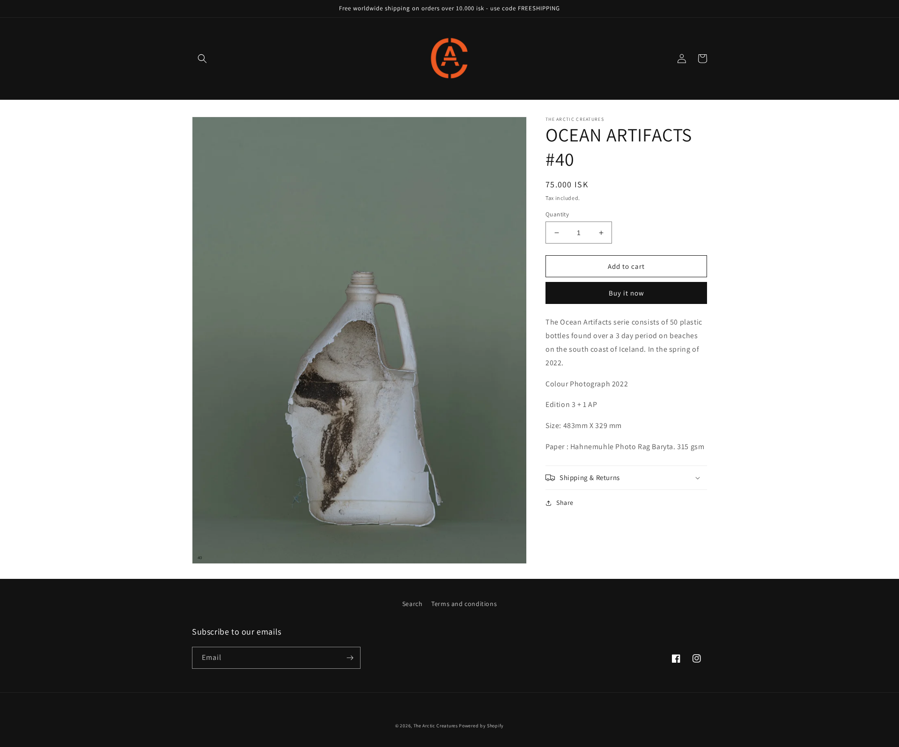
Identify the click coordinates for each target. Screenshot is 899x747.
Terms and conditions (464, 603)
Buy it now (626, 293)
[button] (202, 58)
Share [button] (565, 502)
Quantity (557, 214)
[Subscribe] (349, 658)
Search (412, 603)
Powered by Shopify (481, 726)
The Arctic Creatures (435, 726)
